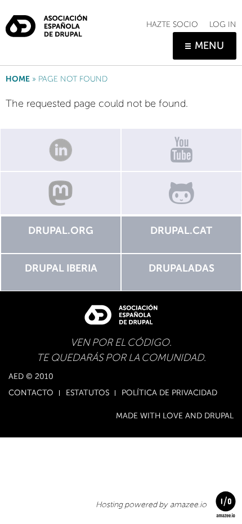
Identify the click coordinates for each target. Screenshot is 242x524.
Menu (209, 45)
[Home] (46, 21)
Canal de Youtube (181, 150)
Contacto (30, 393)
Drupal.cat (181, 230)
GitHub (181, 193)
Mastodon (60, 193)
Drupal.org (60, 230)
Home (18, 79)
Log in (222, 24)
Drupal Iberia (61, 268)
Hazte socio (172, 24)
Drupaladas (181, 268)
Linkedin (60, 150)
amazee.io (188, 504)
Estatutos (87, 393)
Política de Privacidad (169, 393)
